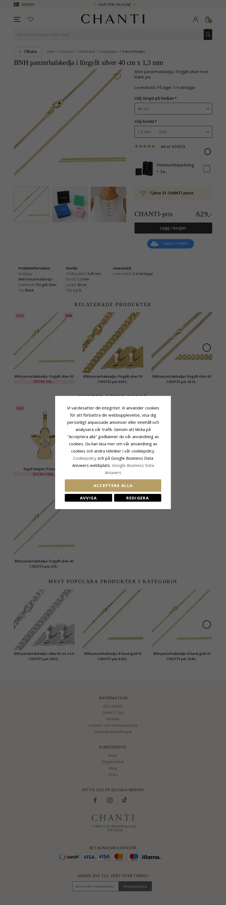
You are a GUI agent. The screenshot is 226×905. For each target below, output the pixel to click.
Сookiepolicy (85, 458)
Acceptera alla (113, 485)
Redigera (137, 498)
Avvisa (88, 498)
